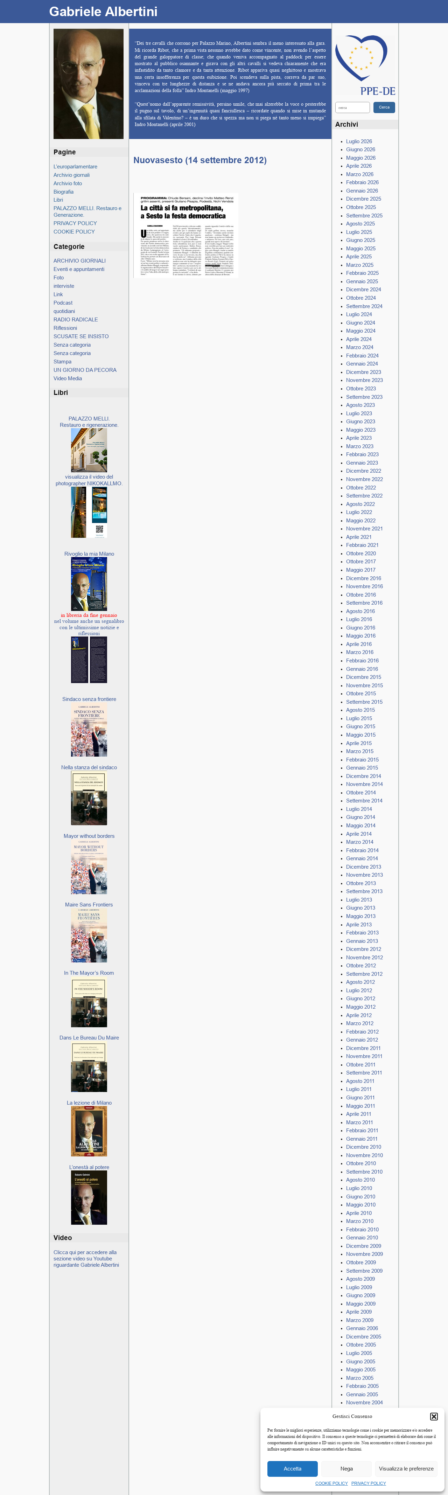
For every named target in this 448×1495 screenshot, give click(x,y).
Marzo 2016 (359, 652)
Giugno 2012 (360, 998)
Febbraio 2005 (362, 1386)
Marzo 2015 (359, 751)
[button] (434, 1416)
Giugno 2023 (360, 421)
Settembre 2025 (364, 215)
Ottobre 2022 (361, 488)
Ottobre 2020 (361, 553)
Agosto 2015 (360, 710)
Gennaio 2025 (362, 281)
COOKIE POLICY (331, 1483)
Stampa (62, 361)
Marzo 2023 (359, 446)
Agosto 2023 (360, 405)
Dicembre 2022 (363, 471)
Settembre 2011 (364, 1073)
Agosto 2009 (360, 1279)
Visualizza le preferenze (406, 1469)
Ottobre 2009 (361, 1262)
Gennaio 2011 (362, 1139)
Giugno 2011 (360, 1097)
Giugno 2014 (360, 817)
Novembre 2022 (364, 479)
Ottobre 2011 (361, 1065)
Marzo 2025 (359, 265)
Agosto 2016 (360, 611)
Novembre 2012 (364, 957)
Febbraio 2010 (362, 1229)
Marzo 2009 (359, 1320)
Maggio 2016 (361, 636)
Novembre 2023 (364, 380)
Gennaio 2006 (362, 1328)
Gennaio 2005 (362, 1394)
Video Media (68, 378)
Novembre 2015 (364, 685)
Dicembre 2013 (363, 867)
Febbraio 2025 (362, 273)
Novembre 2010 (364, 1155)
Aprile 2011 (358, 1114)
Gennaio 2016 (362, 669)
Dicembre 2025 (363, 199)
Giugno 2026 (360, 149)
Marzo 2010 (359, 1221)
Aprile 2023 (359, 438)
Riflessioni (65, 328)
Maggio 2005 (361, 1369)
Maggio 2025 (361, 248)
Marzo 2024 (359, 347)
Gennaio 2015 (362, 768)
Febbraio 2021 (362, 545)
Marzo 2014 (359, 842)
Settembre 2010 (364, 1172)
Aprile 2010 (359, 1213)
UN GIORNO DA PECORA (85, 370)
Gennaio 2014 (362, 858)
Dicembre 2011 (363, 1048)
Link (58, 294)
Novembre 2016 (364, 586)
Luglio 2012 (359, 990)
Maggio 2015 (361, 735)
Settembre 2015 (364, 702)
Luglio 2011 (359, 1089)
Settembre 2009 (364, 1271)
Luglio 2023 (359, 413)
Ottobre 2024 (361, 298)
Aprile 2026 (359, 166)
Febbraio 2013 (362, 933)
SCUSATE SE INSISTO (81, 336)
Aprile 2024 (359, 339)
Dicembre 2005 (363, 1337)
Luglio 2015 (359, 718)
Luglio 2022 (359, 512)
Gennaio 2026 (362, 191)
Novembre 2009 (364, 1254)
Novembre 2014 (364, 784)
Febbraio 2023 (362, 454)
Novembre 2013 (364, 875)
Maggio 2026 (361, 158)
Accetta (292, 1469)
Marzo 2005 (359, 1378)
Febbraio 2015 (362, 760)
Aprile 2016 (359, 644)
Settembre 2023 (364, 397)
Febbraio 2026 (362, 182)
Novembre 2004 (364, 1402)
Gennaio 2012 (362, 1040)
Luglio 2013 (359, 900)
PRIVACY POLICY (368, 1483)
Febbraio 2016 (362, 660)
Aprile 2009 (359, 1312)
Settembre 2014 (364, 801)
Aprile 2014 (359, 834)
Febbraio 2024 (362, 356)
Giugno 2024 (360, 323)
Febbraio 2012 (362, 1032)
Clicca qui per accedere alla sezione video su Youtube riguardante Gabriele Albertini (86, 1258)
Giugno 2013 (360, 908)
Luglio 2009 (359, 1287)
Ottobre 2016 (361, 595)
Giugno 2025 (360, 240)
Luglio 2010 (359, 1188)
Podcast (63, 303)
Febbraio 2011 (362, 1130)
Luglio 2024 (359, 314)
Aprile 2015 (359, 743)
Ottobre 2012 (361, 965)
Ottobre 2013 (361, 883)
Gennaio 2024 (362, 364)
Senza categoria (72, 345)
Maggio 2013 (361, 916)
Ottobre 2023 (361, 388)
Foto (59, 277)
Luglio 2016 (359, 619)
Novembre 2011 (364, 1056)
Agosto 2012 (360, 982)
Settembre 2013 (364, 891)
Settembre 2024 (364, 306)
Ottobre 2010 (361, 1163)
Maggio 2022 (361, 520)
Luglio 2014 (359, 809)
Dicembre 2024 (363, 289)
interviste (64, 286)
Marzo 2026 (359, 174)
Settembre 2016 (364, 603)
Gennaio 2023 (362, 463)
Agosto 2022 (360, 504)
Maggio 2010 (361, 1205)
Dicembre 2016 (363, 578)
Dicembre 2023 (363, 372)
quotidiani (64, 311)
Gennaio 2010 (362, 1237)
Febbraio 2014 (362, 850)
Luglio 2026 (359, 141)
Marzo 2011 (359, 1122)
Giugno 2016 (360, 628)
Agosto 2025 (360, 224)
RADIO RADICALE (76, 319)
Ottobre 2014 (361, 792)
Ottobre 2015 (361, 693)
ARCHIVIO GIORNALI (80, 261)
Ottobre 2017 (361, 561)
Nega (347, 1469)
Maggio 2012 (361, 1007)
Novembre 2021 (364, 528)
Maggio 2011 (360, 1106)
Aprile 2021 (359, 537)
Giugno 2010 (360, 1197)
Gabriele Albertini (103, 11)
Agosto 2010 (360, 1180)
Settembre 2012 (364, 974)
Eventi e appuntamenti (79, 269)
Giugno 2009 (360, 1295)
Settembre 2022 (364, 496)
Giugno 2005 (360, 1361)
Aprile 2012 (359, 1015)
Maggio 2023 (361, 430)
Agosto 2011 (360, 1081)
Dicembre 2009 (363, 1246)
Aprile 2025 (359, 256)
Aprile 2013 (359, 924)
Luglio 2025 (359, 232)
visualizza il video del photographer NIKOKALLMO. (89, 480)
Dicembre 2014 (363, 776)
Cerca (384, 107)
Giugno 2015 (360, 726)
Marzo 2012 (359, 1023)
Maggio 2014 (361, 825)
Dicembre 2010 (363, 1147)
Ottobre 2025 (361, 207)
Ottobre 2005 (361, 1345)
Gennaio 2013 (362, 941)
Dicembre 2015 (363, 677)
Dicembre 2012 (363, 949)
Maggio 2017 (361, 570)
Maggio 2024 (361, 331)
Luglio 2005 (359, 1353)
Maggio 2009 (361, 1304)
